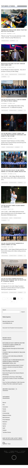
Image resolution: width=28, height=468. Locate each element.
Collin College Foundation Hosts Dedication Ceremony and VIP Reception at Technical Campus (13, 280)
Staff (4, 428)
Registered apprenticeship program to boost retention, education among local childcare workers (13, 367)
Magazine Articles (13, 74)
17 (11, 301)
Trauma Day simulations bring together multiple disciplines (14, 30)
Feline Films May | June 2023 (9, 370)
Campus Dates (14, 451)
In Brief (4, 411)
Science (4, 423)
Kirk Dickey (3, 33)
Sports (4, 426)
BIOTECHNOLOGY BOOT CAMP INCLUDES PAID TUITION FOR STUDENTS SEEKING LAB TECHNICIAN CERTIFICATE (14, 344)
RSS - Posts (7, 443)
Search (4, 309)
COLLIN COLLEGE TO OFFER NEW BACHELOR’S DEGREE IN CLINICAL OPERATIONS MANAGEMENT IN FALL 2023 (13, 361)
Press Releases (5, 110)
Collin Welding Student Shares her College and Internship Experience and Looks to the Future (13, 135)
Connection (5, 406)
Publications (20, 452)
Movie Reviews (6, 417)
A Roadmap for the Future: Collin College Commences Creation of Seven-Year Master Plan (13, 378)
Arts (3, 74)
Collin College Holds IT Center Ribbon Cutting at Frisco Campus (13, 100)
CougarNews (4, 103)
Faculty (6, 74)
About (5, 451)
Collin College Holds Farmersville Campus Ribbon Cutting (12, 244)
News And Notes (10, 452)
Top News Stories (5, 40)
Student (3, 147)
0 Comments (12, 40)
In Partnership (6, 413)
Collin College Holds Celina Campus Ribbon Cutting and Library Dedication (13, 170)
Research (5, 421)
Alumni (4, 402)
